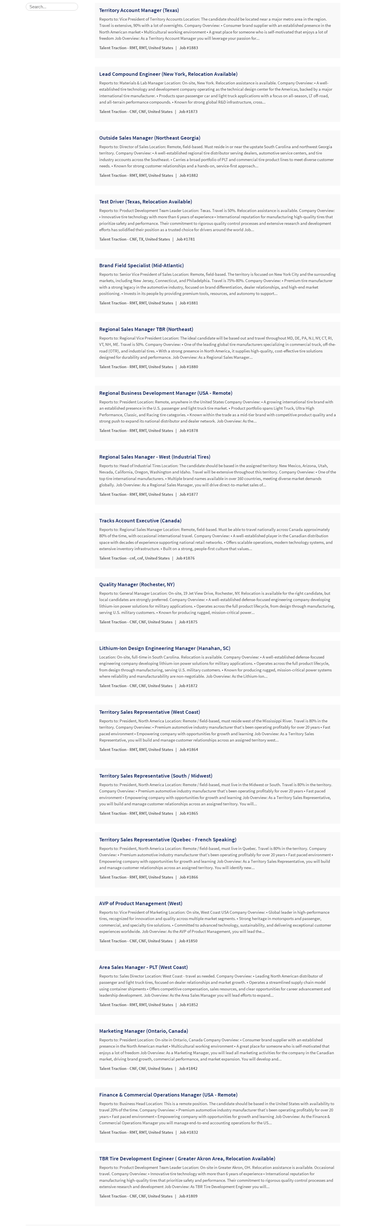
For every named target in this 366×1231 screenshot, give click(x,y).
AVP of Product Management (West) (140, 903)
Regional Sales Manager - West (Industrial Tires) (154, 457)
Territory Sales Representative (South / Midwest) (155, 776)
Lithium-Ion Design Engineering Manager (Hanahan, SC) (164, 648)
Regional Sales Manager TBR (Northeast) (146, 329)
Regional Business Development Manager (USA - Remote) (165, 393)
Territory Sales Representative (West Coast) (149, 712)
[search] (52, 7)
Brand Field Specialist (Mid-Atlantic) (141, 265)
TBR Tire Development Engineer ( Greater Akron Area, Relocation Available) (187, 1158)
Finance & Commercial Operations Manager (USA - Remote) (168, 1095)
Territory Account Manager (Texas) (139, 10)
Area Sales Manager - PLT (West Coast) (143, 967)
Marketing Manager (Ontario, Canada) (143, 1031)
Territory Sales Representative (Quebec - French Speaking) (167, 839)
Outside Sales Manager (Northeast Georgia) (149, 138)
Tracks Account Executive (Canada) (140, 521)
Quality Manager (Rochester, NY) (137, 584)
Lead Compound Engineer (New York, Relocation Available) (168, 74)
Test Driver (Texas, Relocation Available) (145, 202)
